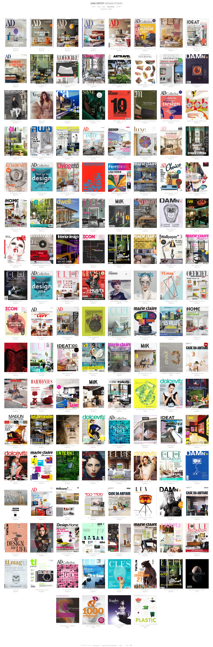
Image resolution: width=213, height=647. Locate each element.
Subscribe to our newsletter (109, 645)
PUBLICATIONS (110, 6)
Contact (118, 6)
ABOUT (94, 6)
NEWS (103, 6)
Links (120, 645)
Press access (96, 645)
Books (110, 9)
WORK (99, 6)
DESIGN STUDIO (106, 3)
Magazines (104, 9)
